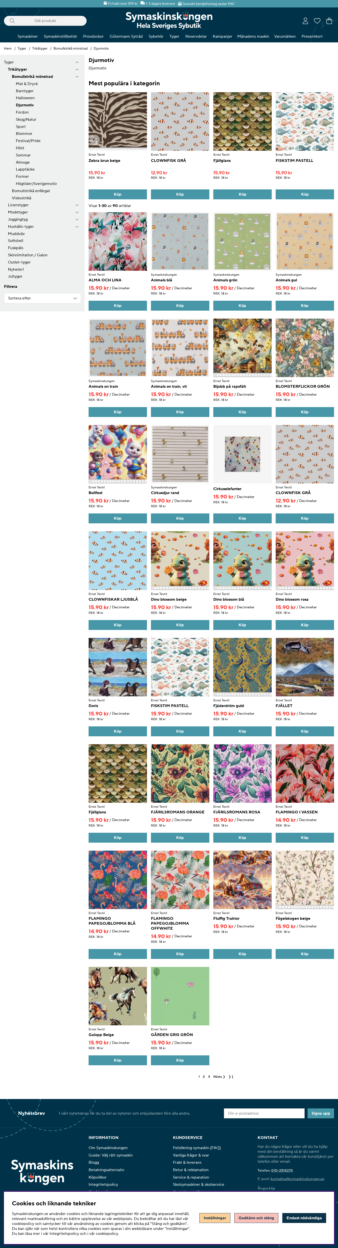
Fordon (22, 112)
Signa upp (321, 1113)
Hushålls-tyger (21, 226)
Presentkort (312, 36)
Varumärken (285, 36)
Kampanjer (222, 36)
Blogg (94, 1162)
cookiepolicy (107, 1233)
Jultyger (15, 276)
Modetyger (18, 212)
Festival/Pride (28, 140)
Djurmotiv (101, 48)
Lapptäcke (25, 169)
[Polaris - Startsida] (169, 20)
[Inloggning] (305, 21)
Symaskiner (28, 36)
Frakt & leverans (187, 1162)
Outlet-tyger (19, 262)
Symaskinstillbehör (60, 36)
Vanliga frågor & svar (191, 1155)
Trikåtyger (40, 48)
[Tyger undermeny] (77, 62)
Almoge (23, 162)
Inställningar (215, 1218)
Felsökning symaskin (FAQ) (197, 1147)
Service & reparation (191, 1177)
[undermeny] (77, 69)
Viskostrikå (21, 198)
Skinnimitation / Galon (28, 255)
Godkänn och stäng (256, 1218)
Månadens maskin (253, 36)
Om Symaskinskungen (108, 1147)
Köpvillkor (98, 1177)
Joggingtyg (18, 219)
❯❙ (231, 1077)
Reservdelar (196, 36)
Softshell (15, 240)
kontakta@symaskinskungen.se (297, 1179)
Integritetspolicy (103, 1184)
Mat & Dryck (27, 83)
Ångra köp (266, 1188)
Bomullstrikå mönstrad (70, 48)
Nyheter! (16, 269)
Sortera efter (19, 298)
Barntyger (25, 91)
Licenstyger (18, 205)
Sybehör (156, 36)
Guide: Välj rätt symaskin (111, 1155)
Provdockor (93, 36)
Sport (21, 126)
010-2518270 (282, 1170)
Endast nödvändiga (304, 1218)
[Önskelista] (317, 21)
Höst (20, 148)
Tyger (174, 36)
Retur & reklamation (191, 1169)
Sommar (23, 155)
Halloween (25, 97)
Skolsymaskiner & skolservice (198, 1184)
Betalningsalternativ (106, 1169)
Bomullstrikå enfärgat (31, 190)
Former (22, 176)
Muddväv (16, 233)
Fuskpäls (15, 247)
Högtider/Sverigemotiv (36, 183)
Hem (8, 48)
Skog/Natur (26, 119)
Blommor (24, 133)
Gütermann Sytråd (126, 36)
